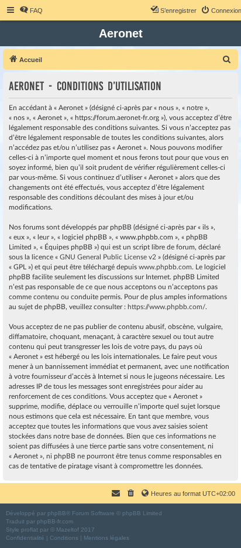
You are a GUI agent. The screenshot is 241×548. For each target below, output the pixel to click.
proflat (29, 529)
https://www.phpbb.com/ (166, 306)
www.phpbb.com (165, 266)
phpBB (56, 513)
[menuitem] (31, 11)
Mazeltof (67, 529)
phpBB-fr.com (55, 521)
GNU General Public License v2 (108, 257)
